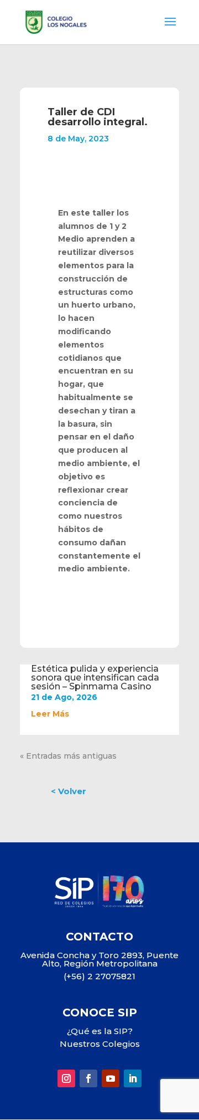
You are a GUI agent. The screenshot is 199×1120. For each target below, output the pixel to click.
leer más (50, 714)
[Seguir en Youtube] (110, 1078)
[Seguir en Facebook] (88, 1078)
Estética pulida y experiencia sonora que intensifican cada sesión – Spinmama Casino (95, 677)
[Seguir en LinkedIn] (133, 1078)
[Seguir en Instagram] (66, 1078)
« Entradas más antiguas (68, 756)
